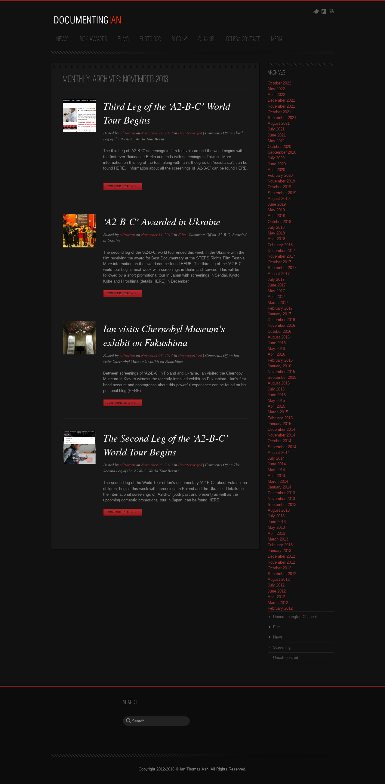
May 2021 (276, 141)
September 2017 (282, 267)
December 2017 (281, 250)
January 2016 (279, 366)
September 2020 (282, 152)
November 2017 (281, 256)
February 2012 (280, 608)
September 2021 (282, 117)
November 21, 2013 (157, 133)
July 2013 (276, 516)
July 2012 (276, 585)
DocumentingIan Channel (295, 616)
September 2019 (282, 193)
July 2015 (276, 389)
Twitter (316, 11)
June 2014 (277, 464)
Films (123, 39)
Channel (207, 39)
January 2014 (279, 487)
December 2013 (281, 493)
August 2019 (279, 198)
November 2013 (281, 498)
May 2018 (276, 233)
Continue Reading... (122, 186)
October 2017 (279, 262)
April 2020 (276, 169)
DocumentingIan (87, 20)
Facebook (324, 11)
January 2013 (279, 550)
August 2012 (279, 579)
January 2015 (279, 423)
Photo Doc (150, 39)
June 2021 (277, 135)
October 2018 (279, 221)
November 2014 (281, 435)
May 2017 (276, 291)
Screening (282, 647)
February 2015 (280, 418)
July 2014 (276, 458)
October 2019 (279, 187)
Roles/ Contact (243, 39)
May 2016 (276, 348)
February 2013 (280, 545)
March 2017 (278, 302)
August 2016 (279, 337)
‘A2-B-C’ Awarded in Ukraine (161, 221)
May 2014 (276, 469)
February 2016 (280, 360)
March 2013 (278, 539)
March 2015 (278, 412)
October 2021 (279, 112)
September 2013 (282, 504)
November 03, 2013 (157, 464)
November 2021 (281, 106)
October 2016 (279, 331)
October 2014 (279, 441)
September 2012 (282, 573)
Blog (176, 39)
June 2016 (277, 343)
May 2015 (276, 400)
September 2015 (282, 377)
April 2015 (276, 406)
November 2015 (281, 371)
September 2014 (282, 447)
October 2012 (279, 568)
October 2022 (279, 83)
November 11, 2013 (157, 234)
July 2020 (276, 158)
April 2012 (276, 597)
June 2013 (277, 521)
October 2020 (279, 146)
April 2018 (276, 239)
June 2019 (277, 204)
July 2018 (276, 227)
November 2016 (281, 325)
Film (182, 234)
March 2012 (278, 602)
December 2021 (281, 100)
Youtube (331, 11)
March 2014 (278, 481)
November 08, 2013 (157, 355)
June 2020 (277, 164)
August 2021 (279, 123)
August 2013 (279, 510)
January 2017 (279, 314)
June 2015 (277, 395)
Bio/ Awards (93, 39)
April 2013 (276, 533)
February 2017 (280, 308)
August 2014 (279, 452)
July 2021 (276, 129)
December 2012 (281, 556)
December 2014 (281, 429)
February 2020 (280, 175)
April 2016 (276, 354)
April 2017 (276, 296)
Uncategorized (190, 133)
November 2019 (281, 181)
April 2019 (276, 215)
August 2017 (279, 273)
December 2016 (281, 319)
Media (277, 39)
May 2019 (276, 210)
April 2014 (276, 475)
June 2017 (277, 285)
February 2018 (280, 245)
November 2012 (281, 562)
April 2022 (276, 94)
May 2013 (276, 527)
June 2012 (277, 591)
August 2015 (279, 383)
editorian (127, 133)
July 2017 (276, 279)
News (63, 39)
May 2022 (276, 89)
